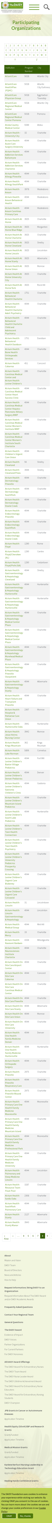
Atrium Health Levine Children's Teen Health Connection (13, 830)
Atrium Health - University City (13, 134)
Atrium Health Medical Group (12, 926)
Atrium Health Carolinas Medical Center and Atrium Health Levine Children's (13, 377)
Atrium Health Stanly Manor (12, 1224)
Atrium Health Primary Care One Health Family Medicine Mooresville (13, 1107)
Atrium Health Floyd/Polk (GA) (13, 564)
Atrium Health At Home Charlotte (13, 236)
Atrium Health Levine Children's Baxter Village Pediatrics (13, 763)
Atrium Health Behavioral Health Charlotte (13, 295)
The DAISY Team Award (15, 1371)
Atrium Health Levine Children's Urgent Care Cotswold (13, 893)
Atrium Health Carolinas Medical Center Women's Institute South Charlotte (13, 440)
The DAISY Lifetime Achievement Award (22, 1381)
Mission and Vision (12, 1260)
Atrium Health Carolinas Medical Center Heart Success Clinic (13, 393)
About (7, 1255)
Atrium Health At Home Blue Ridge (13, 228)
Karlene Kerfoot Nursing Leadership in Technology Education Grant (23, 1466)
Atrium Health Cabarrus (12, 365)
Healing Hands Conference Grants (21, 1480)
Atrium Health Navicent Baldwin (13, 941)
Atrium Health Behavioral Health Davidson (13, 341)
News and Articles (12, 1274)
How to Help (10, 1279)
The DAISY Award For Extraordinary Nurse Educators (23, 1388)
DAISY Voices (10, 1339)
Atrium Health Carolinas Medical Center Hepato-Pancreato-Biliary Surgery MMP (14, 408)
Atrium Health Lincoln (12, 904)
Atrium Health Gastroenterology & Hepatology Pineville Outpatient (14, 670)
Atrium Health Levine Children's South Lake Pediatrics (13, 816)
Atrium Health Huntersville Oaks (14, 725)
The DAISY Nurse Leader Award (18, 1376)
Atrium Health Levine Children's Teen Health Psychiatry (13, 844)
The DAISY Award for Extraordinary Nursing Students (24, 1396)
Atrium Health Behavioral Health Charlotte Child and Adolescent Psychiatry (13, 325)
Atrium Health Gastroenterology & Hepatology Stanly (14, 686)
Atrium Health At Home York (13, 286)
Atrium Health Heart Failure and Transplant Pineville (13, 700)
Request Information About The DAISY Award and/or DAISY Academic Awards (25, 1297)
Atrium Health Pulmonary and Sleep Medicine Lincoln (12, 1175)
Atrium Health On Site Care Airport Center (14, 965)
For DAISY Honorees (13, 1354)
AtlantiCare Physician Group (13, 97)
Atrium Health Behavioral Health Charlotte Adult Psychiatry (13, 308)
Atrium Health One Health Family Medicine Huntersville (13, 1051)
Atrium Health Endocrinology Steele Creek (12, 535)
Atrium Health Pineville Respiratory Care (13, 1082)
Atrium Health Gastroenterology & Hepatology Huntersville (14, 589)
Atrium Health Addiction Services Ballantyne (14, 154)
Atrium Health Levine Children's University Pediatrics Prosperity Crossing (13, 861)
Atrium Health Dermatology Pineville (12, 480)
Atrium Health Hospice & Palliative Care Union (12, 714)
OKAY (9, 1515)
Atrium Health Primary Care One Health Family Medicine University (13, 1159)
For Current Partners (13, 1349)
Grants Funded (11, 1434)
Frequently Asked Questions (18, 1306)
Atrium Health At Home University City (13, 277)
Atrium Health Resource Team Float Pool (12, 1187)
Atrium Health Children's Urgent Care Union (14, 454)
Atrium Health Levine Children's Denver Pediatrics (13, 775)
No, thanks (25, 1515)
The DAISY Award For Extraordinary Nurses (23, 1366)
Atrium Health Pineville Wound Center (13, 1093)
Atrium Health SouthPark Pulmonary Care (13, 1206)
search (47, 7)
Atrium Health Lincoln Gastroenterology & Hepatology (14, 915)
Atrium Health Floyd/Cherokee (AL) (13, 554)
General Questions (13, 1322)
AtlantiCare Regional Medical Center (13, 106)
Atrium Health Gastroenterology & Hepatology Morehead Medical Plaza (14, 653)
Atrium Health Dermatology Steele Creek (12, 502)
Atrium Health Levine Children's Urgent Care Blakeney (13, 879)
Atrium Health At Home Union (13, 268)
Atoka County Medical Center (12, 126)
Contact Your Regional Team (19, 1314)
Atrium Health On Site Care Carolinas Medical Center (14, 989)
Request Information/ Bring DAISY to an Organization (24, 1289)
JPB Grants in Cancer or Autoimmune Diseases (23, 1412)
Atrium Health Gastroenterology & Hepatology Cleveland (14, 575)
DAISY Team (10, 1265)
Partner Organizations (14, 1344)
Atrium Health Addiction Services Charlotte (14, 165)
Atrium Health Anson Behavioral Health (13, 200)
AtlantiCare (11, 76)
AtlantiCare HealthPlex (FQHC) (11, 87)
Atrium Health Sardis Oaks (12, 1197)
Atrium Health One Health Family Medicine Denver (13, 1037)
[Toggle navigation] (34, 7)
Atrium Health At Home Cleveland (13, 244)
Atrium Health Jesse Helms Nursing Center (12, 734)
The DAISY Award (13, 1329)
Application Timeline (14, 1418)
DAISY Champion (12, 1402)
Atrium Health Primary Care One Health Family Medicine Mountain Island (13, 1125)
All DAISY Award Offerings (17, 1361)
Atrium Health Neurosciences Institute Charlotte (12, 952)
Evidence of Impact (13, 1334)
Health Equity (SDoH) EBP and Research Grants (24, 1428)
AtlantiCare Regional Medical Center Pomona (13, 117)
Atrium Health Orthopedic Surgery (12, 1063)
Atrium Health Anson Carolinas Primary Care (13, 211)
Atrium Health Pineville (12, 1073)
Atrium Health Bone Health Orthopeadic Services (12, 354)
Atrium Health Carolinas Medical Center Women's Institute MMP (13, 424)
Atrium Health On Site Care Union (14, 1015)
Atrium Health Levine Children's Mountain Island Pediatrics (13, 802)
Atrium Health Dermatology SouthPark (12, 491)
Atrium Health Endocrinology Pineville (12, 513)
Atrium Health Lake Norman (12, 752)
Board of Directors (13, 1270)
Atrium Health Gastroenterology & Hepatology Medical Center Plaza (14, 618)
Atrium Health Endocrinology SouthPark (12, 524)
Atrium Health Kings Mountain (13, 744)
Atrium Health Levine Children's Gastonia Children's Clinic (13, 788)
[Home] (12, 7)
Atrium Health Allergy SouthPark (14, 183)
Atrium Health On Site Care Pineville (14, 1000)
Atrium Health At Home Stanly (13, 260)
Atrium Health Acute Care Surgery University (14, 143)
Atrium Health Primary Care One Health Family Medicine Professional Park (14, 1142)
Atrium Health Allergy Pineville (13, 175)
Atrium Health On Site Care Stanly (14, 1007)
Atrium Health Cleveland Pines (13, 471)
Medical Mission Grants (15, 1447)
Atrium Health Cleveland (12, 463)
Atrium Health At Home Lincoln (13, 252)
